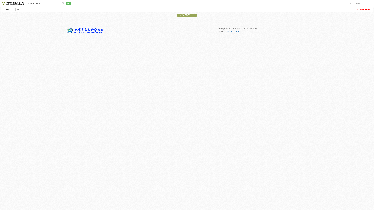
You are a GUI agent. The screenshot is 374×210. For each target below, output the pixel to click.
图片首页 (348, 3)
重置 (18, 9)
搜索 (68, 3)
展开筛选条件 (8, 9)
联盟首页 (357, 3)
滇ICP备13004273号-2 (232, 32)
